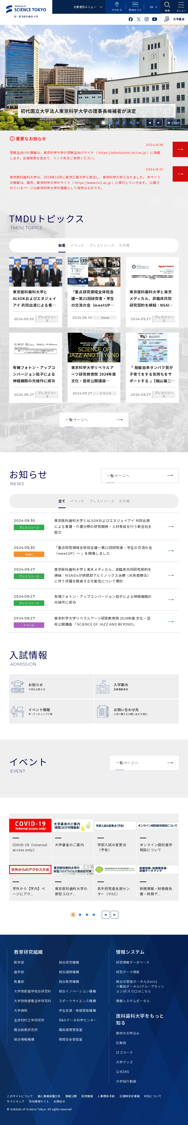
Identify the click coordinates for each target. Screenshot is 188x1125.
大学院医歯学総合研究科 (32, 991)
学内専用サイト (39, 1101)
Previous (150, 123)
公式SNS (122, 1071)
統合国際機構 (69, 972)
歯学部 (19, 972)
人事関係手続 (106, 1096)
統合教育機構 (69, 981)
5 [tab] (130, 122)
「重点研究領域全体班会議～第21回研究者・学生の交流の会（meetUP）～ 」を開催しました (103, 550)
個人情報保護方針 (49, 1096)
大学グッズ (124, 1062)
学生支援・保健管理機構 (77, 1010)
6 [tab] (137, 122)
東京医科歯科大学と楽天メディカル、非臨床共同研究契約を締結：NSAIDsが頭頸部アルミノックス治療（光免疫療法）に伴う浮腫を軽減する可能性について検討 (103, 575)
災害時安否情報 (129, 1096)
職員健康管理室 (71, 1029)
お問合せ (59, 1101)
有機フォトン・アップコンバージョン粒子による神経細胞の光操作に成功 (103, 599)
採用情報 (87, 1096)
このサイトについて (20, 1096)
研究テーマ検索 (128, 972)
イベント (77, 245)
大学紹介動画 (126, 1081)
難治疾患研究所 (26, 1029)
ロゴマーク (124, 1052)
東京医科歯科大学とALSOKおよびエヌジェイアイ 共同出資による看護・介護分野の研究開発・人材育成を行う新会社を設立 (103, 526)
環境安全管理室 (71, 1039)
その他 (124, 245)
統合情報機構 (24, 1039)
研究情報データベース (132, 962)
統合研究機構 (69, 962)
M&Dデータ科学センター (78, 1020)
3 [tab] (117, 122)
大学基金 (179, 19)
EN (151, 7)
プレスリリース (101, 245)
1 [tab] (103, 122)
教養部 (19, 981)
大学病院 (21, 1010)
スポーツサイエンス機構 (77, 1000)
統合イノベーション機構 (77, 991)
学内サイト (135, 10)
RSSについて (152, 1096)
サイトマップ (15, 1101)
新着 (62, 245)
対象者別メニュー (85, 7)
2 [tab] (110, 122)
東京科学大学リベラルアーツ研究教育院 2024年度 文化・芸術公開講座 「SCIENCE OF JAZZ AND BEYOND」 (102, 621)
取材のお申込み (128, 1033)
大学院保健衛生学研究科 (32, 1000)
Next (159, 123)
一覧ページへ (76, 419)
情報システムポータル (133, 1000)
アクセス (117, 10)
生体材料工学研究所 (29, 1020)
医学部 (19, 962)
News (105, 318)
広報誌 (121, 1042)
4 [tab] (124, 122)
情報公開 (71, 1096)
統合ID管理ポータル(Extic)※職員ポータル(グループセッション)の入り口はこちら (140, 986)
